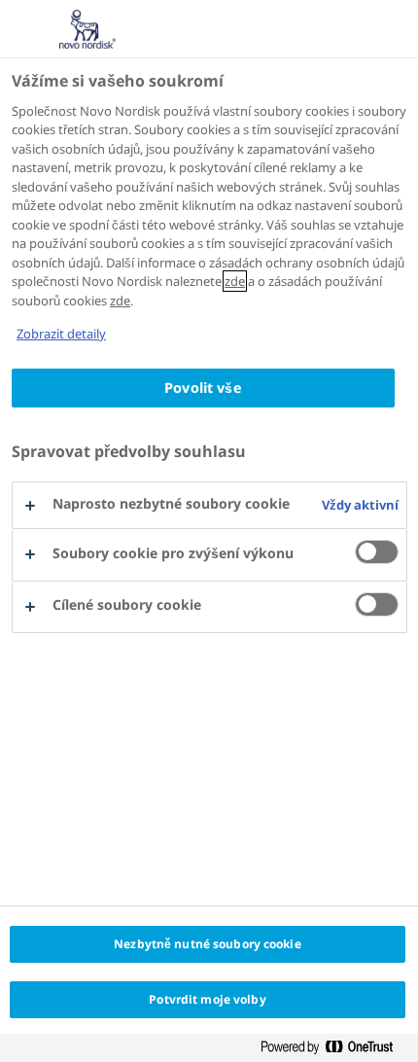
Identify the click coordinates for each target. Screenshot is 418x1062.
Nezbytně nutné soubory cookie (207, 944)
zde (235, 281)
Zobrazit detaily (61, 333)
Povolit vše (203, 387)
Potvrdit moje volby (207, 999)
